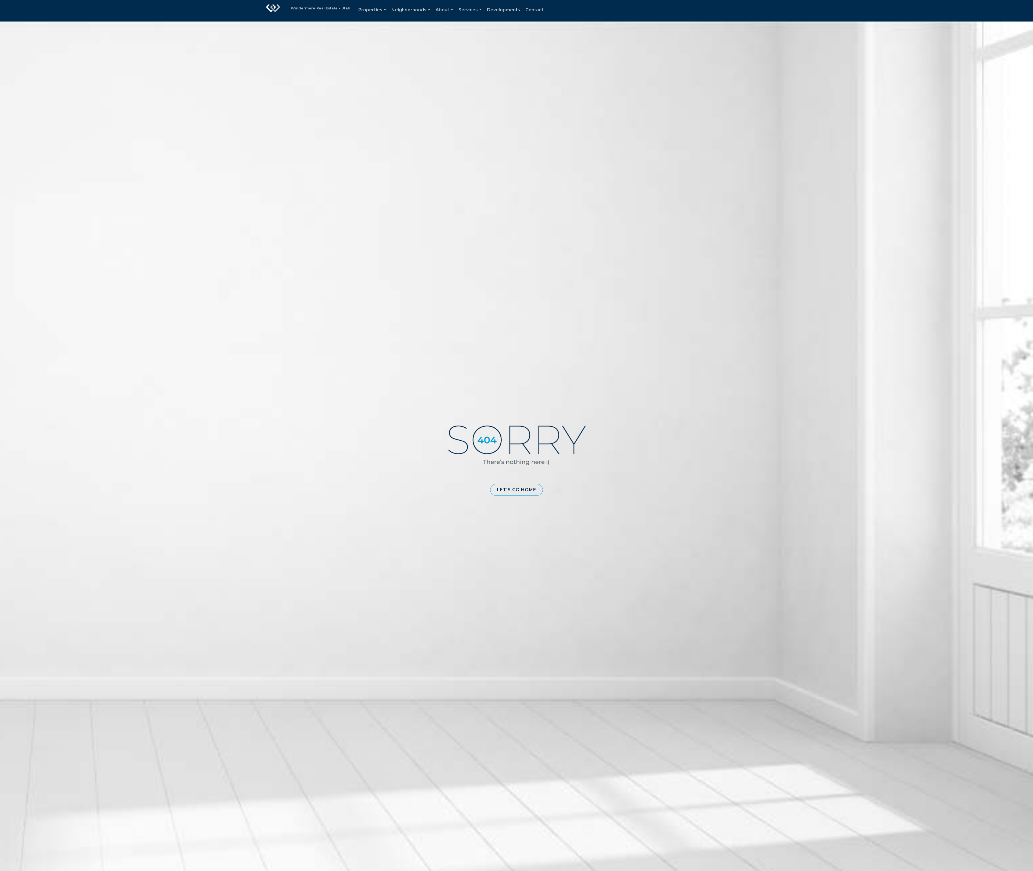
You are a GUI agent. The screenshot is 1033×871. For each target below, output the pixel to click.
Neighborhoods (411, 14)
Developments (503, 9)
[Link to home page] (273, 11)
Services (471, 14)
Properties (373, 14)
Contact (534, 9)
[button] (516, 490)
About (445, 14)
